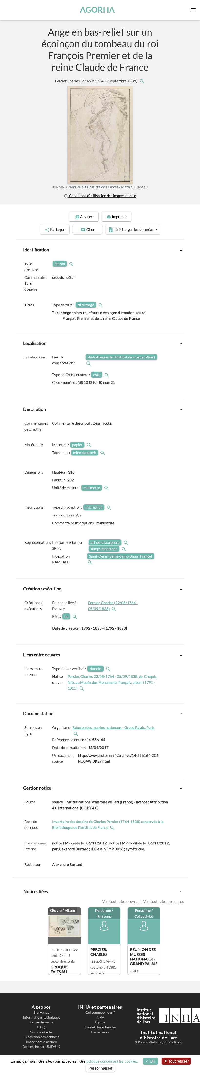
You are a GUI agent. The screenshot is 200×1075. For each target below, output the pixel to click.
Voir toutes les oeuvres (121, 901)
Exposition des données (41, 1037)
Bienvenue (41, 1012)
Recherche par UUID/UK (41, 1046)
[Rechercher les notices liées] (142, 81)
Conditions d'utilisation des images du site (102, 195)
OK (152, 1061)
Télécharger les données (133, 229)
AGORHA (97, 9)
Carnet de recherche (100, 1027)
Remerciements (41, 1022)
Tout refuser (178, 1061)
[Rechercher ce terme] (72, 264)
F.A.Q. (41, 1027)
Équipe (100, 1022)
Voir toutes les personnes (163, 901)
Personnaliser (100, 1068)
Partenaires (100, 1032)
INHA (100, 1017)
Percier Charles (96, 81)
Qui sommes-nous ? (100, 1012)
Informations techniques (41, 1017)
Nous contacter (41, 1032)
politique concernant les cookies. (112, 1061)
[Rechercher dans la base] (113, 827)
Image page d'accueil (41, 1042)
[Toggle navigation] (194, 10)
